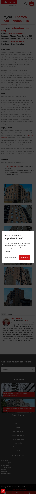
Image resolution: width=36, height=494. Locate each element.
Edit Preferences (10, 257)
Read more (8, 251)
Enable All (24, 257)
